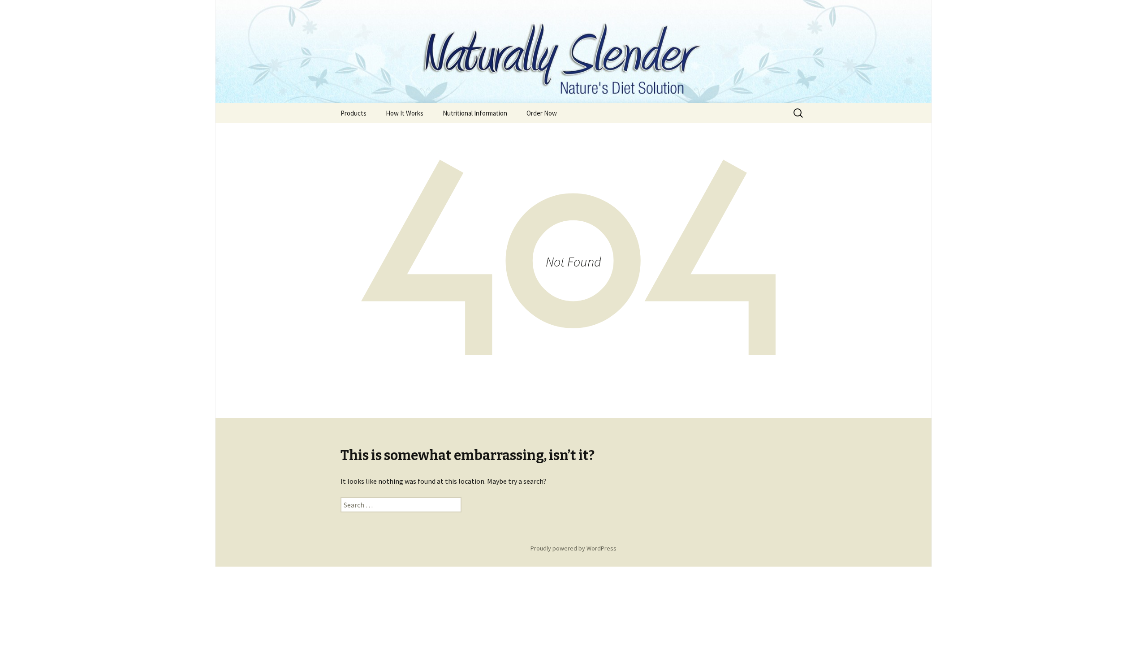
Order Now (541, 113)
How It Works (404, 113)
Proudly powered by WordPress (573, 548)
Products (354, 113)
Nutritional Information (475, 113)
